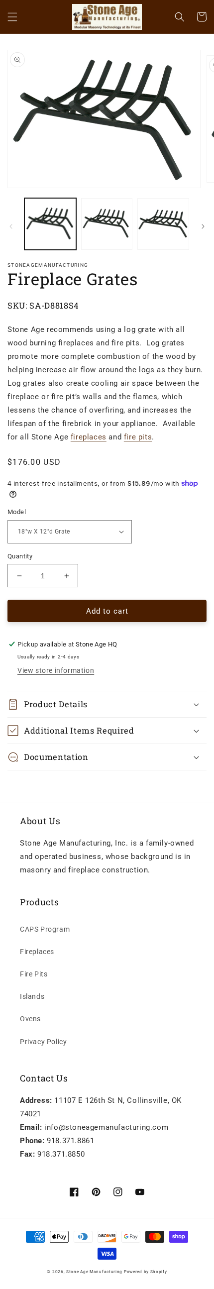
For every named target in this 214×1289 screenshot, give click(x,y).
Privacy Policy (43, 1042)
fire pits (138, 436)
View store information (55, 670)
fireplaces (89, 436)
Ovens (30, 1019)
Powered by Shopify (145, 1271)
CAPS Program (45, 929)
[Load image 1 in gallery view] (50, 224)
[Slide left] (11, 226)
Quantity (19, 556)
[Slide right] (203, 226)
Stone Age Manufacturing (94, 1271)
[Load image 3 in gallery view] (163, 224)
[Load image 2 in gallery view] (107, 224)
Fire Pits (33, 974)
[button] (12, 17)
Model (16, 512)
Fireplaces (37, 952)
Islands (32, 996)
